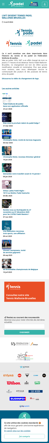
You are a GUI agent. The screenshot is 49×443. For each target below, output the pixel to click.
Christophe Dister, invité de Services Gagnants (22, 140)
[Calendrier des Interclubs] (32, 4)
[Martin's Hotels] (9, 391)
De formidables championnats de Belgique (20, 269)
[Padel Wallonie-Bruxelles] (16, 4)
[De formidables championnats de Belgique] (6, 263)
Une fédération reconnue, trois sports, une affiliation (14, 232)
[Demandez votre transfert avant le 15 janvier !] (6, 168)
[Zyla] (37, 383)
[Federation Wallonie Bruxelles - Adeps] (24, 344)
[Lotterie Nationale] (19, 375)
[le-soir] (36, 391)
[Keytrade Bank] (24, 367)
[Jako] (36, 375)
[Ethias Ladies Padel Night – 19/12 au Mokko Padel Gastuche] (6, 185)
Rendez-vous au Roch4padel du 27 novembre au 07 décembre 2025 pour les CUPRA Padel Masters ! (17, 212)
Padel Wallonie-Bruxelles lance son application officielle (15, 105)
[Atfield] (20, 391)
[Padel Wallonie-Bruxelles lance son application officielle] (6, 98)
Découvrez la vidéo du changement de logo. (21, 78)
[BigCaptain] (25, 406)
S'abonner (24, 332)
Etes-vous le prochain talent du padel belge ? (21, 123)
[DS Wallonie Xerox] (34, 399)
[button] (3, 4)
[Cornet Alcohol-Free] (26, 383)
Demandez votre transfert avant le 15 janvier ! (22, 174)
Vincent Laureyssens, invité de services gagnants (14, 251)
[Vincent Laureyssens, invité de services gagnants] (6, 244)
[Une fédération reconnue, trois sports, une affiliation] (6, 225)
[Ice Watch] (44, 375)
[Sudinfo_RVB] (18, 399)
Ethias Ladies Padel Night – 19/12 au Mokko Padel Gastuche (16, 192)
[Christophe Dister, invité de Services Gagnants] (6, 134)
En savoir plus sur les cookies (17, 430)
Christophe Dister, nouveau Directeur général (21, 157)
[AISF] (24, 356)
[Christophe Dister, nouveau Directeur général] (6, 151)
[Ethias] (8, 375)
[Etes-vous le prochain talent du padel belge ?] (6, 117)
